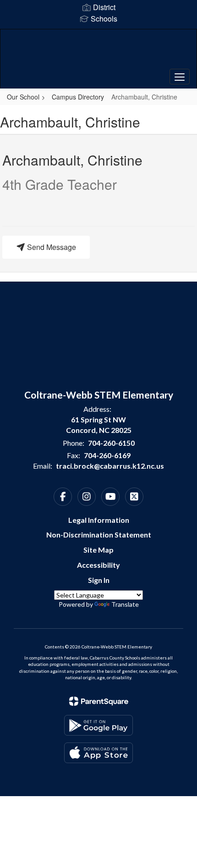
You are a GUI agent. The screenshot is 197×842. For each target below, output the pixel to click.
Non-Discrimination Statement (98, 534)
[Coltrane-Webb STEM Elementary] (98, 52)
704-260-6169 (107, 455)
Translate (125, 604)
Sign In (98, 580)
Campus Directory (78, 96)
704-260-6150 (111, 442)
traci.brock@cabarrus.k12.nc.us (110, 465)
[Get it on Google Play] (98, 725)
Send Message (50, 247)
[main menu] (180, 76)
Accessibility (98, 564)
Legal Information (98, 519)
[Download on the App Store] (98, 752)
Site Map (98, 549)
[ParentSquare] (99, 701)
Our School (23, 96)
